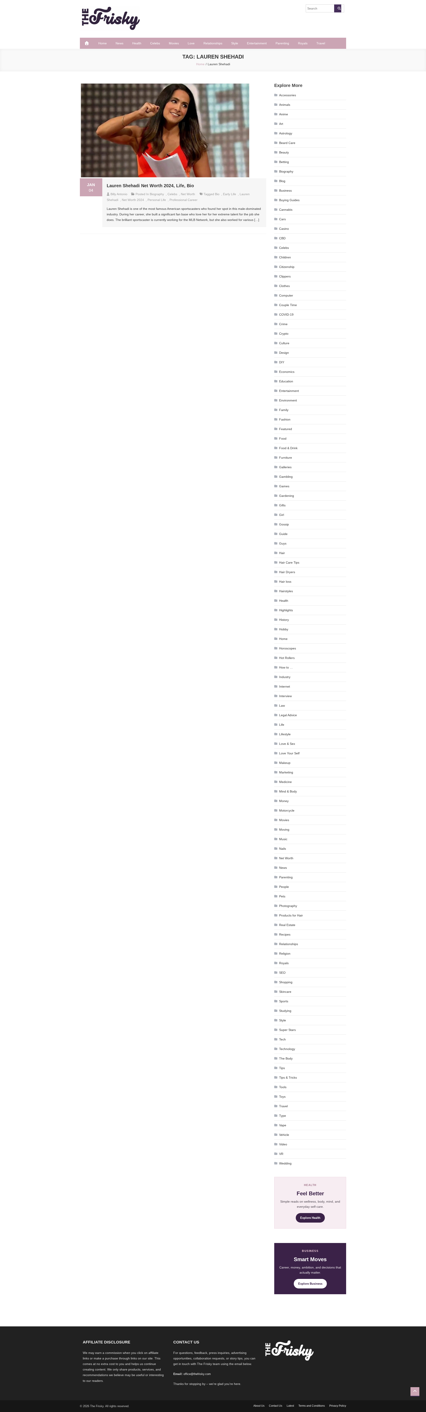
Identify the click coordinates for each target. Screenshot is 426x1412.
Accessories (287, 95)
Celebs (155, 43)
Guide (283, 534)
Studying (285, 1011)
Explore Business (310, 1283)
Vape (282, 1125)
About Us (258, 1405)
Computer (286, 295)
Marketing (286, 772)
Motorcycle (286, 810)
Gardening (286, 496)
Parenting (282, 43)
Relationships (212, 43)
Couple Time (288, 305)
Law (282, 705)
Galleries (285, 467)
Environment (288, 400)
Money (284, 801)
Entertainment (257, 43)
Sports (283, 1001)
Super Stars (287, 1030)
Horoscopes (287, 648)
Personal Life (157, 200)
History (284, 619)
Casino (284, 228)
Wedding (285, 1163)
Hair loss (285, 581)
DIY (281, 362)
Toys (282, 1096)
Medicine (285, 782)
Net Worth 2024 (133, 200)
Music (283, 839)
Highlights (286, 610)
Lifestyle (285, 734)
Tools (282, 1087)
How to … (286, 667)
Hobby (283, 629)
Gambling (286, 476)
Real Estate (287, 925)
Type (282, 1115)
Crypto (283, 333)
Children (285, 257)
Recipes (284, 934)
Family (283, 410)
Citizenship (286, 267)
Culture (284, 343)
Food (282, 438)
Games (284, 486)
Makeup (284, 763)
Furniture (285, 457)
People (284, 887)
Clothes (284, 286)
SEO (282, 972)
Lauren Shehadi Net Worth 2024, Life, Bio (150, 185)
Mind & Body (288, 791)
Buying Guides (289, 200)
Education (286, 381)
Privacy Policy (337, 1405)
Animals (284, 104)
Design (284, 352)
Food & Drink (288, 448)
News (119, 43)
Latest (290, 1405)
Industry (284, 677)
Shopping (285, 982)
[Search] (337, 8)
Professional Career (183, 200)
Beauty (284, 152)
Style (234, 43)
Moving (284, 829)
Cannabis (285, 209)
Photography (288, 906)
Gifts (282, 505)
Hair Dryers (287, 572)
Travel (320, 43)
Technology (287, 1049)
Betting (284, 162)
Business (285, 190)
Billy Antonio (118, 194)
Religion (284, 953)
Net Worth (188, 194)
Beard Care (287, 143)
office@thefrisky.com (197, 1374)
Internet (284, 686)
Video (283, 1144)
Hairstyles (286, 591)
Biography (157, 194)
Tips (282, 1068)
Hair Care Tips (289, 562)
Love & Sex (287, 743)
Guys (282, 543)
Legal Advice (288, 715)
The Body (286, 1058)
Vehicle (284, 1135)
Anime (283, 114)
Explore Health (310, 1217)
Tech (282, 1039)
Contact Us (275, 1405)
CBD (282, 238)
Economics (286, 372)
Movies (174, 43)
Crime (283, 324)
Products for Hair (291, 915)
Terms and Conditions (311, 1405)
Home (102, 43)
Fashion (284, 419)
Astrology (285, 133)
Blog (282, 181)
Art (281, 124)
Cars (282, 219)
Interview (285, 696)
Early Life (229, 194)
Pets (282, 896)
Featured (285, 429)
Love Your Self (289, 753)
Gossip (284, 524)
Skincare (285, 991)
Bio (217, 194)
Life (281, 724)
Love (191, 43)
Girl (281, 515)
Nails (282, 848)
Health (136, 43)
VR (281, 1154)
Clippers (285, 276)
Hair (282, 553)
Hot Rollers (287, 658)
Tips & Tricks (288, 1077)
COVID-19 (286, 314)
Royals (303, 43)
